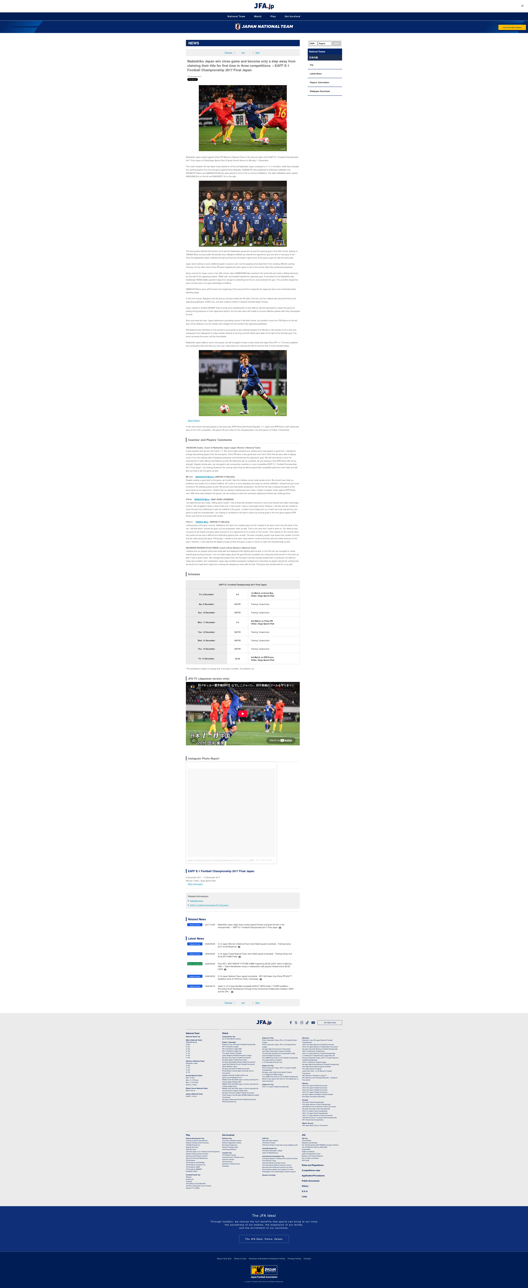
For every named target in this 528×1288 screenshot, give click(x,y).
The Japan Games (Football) (231, 1053)
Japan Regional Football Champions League (236, 1055)
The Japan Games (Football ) (272, 1060)
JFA (304, 1134)
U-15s (188, 1057)
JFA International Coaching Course (273, 1163)
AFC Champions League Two (232, 1051)
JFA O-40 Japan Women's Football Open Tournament (320, 1047)
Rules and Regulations (313, 1165)
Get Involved (292, 16)
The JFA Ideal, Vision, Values (264, 1239)
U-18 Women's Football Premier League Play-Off (318, 1055)
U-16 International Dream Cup (272, 1062)
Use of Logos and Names (310, 1158)
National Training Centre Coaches (197, 1154)
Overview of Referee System (232, 1140)
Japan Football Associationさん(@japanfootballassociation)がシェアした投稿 (220, 860)
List (243, 52)
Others (305, 1185)
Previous (228, 52)
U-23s (188, 1044)
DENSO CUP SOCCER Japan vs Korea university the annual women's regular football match (240, 1089)
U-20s (188, 1065)
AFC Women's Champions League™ (314, 1075)
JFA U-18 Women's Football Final (313, 1051)
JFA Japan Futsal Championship (313, 1102)
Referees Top (227, 1138)
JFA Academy (190, 1160)
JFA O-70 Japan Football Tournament (314, 1092)
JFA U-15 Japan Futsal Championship (315, 1113)
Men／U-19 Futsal (192, 1080)
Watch (258, 16)
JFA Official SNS (330, 1022)
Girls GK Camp (191, 1149)
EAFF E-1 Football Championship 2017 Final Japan (209, 905)
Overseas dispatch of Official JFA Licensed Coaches (280, 1158)
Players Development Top (195, 1138)
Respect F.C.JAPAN (192, 1188)
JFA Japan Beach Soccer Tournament (315, 1125)
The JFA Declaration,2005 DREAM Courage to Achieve (320, 1145)
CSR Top (265, 1138)
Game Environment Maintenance (197, 1158)
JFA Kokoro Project (268, 1143)
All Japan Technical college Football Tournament (238, 1093)
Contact (307, 1258)
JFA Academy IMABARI (194, 1169)
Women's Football (268, 1175)
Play (273, 16)
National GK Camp (192, 1147)
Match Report (194, 420)
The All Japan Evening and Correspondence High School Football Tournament (278, 1054)
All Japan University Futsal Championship (316, 1109)
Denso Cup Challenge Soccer (232, 1077)
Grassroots (190, 1179)
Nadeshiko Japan (196, 901)
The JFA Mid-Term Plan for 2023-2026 (314, 1147)
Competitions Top (228, 1037)
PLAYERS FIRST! (192, 1171)
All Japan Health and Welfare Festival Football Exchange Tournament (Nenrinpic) (317, 1095)
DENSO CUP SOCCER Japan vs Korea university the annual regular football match (240, 1080)
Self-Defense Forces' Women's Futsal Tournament (319, 1106)
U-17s (188, 1053)
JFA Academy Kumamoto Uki (195, 1165)
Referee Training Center (230, 1147)
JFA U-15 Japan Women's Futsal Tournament (317, 1115)
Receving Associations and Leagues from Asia (277, 1169)
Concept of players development (196, 1140)
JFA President (306, 1140)
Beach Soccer (190, 1090)
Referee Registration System (231, 1143)
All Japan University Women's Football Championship (320, 1049)
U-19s (188, 1049)
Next (257, 52)
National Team (236, 16)
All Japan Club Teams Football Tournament (236, 1057)
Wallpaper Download (320, 91)
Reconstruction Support (270, 1140)
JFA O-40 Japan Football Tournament (314, 1085)
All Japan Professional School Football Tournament (239, 1099)
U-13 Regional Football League (272, 1074)
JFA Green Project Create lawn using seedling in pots (280, 1145)
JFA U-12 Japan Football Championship (275, 1086)
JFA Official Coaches (229, 1155)
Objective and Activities (309, 1143)
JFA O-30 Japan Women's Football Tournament (318, 1044)
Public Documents (310, 1180)
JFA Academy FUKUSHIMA (195, 1162)
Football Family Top (193, 1175)
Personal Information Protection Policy (267, 1258)
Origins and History (308, 1151)
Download (225, 1166)
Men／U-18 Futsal (192, 1082)
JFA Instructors (227, 1161)
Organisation (306, 1149)
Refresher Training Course (231, 1164)
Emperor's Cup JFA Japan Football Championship (238, 1044)
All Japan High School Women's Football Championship (320, 1064)
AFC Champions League (230, 1046)
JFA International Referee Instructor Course (276, 1165)
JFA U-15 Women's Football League (314, 1062)
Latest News (316, 73)
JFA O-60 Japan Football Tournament (314, 1090)
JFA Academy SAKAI (193, 1167)
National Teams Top (193, 1037)
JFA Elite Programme (193, 1145)
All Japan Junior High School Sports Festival (277, 1072)
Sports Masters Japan (229, 1066)
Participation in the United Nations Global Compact (279, 1171)
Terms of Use (240, 1258)
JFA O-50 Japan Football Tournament (314, 1088)
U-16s (188, 1055)
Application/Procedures (313, 1175)
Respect (189, 1177)
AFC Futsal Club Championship (312, 1120)
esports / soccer (191, 1096)
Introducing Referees (229, 1149)
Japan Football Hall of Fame (311, 1154)
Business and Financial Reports (312, 1156)
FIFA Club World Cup (229, 1101)
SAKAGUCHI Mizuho (204, 476)
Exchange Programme (229, 1145)
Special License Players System (196, 1156)
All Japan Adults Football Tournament (234, 1060)
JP (522, 6)
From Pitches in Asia (269, 1160)
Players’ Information (319, 82)
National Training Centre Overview (197, 1143)
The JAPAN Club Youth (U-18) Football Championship (280, 1058)
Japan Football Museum (270, 1153)
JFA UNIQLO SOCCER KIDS (196, 1183)
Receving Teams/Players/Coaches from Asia (277, 1167)
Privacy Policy (294, 1258)
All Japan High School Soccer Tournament (276, 1049)
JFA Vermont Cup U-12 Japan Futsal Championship (319, 1117)
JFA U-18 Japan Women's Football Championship (318, 1053)
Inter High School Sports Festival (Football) (276, 1051)
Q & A (305, 1191)
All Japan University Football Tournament (235, 1068)
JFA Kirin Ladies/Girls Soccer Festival (198, 1186)
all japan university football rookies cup (235, 1075)
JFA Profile (305, 1160)
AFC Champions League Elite (232, 1049)
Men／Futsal (190, 1077)
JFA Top (305, 1138)
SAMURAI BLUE (191, 1042)
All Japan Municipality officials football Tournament (238, 1062)
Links (304, 1196)
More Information (195, 884)
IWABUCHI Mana (202, 499)
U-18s (188, 1051)
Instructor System (228, 1159)
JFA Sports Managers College (272, 1150)
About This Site (224, 1258)
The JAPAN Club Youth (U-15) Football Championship (280, 1076)
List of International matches (231, 1039)
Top (311, 64)
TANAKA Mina (201, 522)
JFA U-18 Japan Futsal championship (314, 1111)
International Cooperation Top (273, 1156)
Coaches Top (227, 1153)
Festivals (189, 1181)
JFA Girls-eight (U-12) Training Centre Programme (202, 1151)
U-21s (188, 1046)
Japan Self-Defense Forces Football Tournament (238, 1064)
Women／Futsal (191, 1085)
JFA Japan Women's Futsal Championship (316, 1104)
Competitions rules (311, 1170)
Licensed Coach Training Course (233, 1157)
